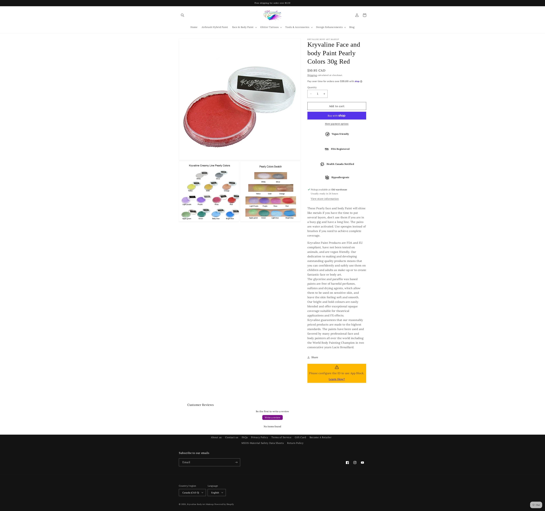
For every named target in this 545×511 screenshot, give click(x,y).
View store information (325, 198)
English (215, 492)
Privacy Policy (259, 437)
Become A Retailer (321, 437)
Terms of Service (281, 437)
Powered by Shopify (224, 504)
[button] (182, 15)
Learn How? (337, 379)
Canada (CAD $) (190, 492)
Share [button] (314, 357)
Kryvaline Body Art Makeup (200, 504)
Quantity (312, 87)
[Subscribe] (236, 462)
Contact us (231, 437)
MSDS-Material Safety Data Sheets (262, 443)
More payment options (337, 123)
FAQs (245, 437)
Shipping (312, 75)
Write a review (272, 417)
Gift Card (300, 437)
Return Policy (295, 443)
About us (216, 437)
